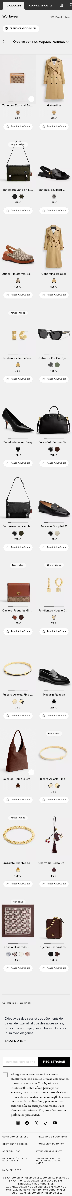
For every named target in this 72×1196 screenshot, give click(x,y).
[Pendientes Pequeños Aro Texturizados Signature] (18, 331)
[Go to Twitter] (36, 1124)
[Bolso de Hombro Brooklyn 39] (18, 752)
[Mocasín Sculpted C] (54, 499)
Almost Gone (18, 144)
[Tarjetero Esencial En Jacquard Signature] (18, 79)
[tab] (13, 6)
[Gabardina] (54, 79)
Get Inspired (9, 1002)
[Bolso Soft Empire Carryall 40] (54, 415)
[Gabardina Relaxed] (54, 247)
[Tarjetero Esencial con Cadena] (54, 920)
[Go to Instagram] (18, 1124)
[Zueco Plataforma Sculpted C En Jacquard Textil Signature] (18, 247)
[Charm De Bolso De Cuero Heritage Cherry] (54, 836)
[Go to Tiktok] (45, 1124)
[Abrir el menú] (69, 5)
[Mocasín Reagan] (54, 668)
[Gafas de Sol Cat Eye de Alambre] (54, 331)
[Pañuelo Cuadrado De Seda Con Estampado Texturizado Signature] (18, 920)
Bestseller (18, 565)
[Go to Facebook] (27, 1124)
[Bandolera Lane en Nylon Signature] (18, 163)
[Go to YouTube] (54, 1124)
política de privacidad (25, 1115)
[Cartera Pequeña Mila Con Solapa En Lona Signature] (18, 584)
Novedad (18, 901)
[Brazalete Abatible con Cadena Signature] (18, 836)
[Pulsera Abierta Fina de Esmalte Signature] (18, 668)
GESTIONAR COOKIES (15, 1144)
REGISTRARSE (54, 1061)
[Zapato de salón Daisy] (18, 415)
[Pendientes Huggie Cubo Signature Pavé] (54, 584)
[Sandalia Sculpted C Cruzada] (54, 163)
